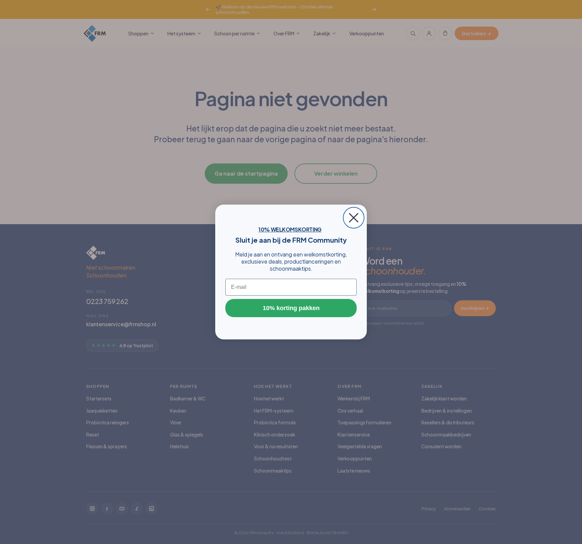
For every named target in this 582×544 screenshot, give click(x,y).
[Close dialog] (353, 217)
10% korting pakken (291, 308)
